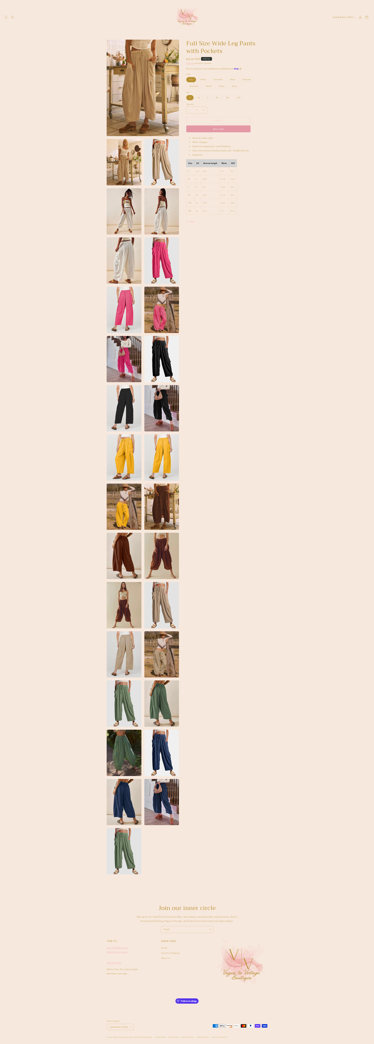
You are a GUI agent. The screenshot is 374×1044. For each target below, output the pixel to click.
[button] (6, 17)
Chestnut (195, 87)
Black (234, 80)
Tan (192, 80)
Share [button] (192, 221)
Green (223, 87)
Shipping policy (203, 1037)
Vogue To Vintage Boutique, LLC (125, 1037)
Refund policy (160, 1037)
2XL (229, 98)
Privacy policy (174, 1037)
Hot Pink (220, 80)
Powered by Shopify (144, 1037)
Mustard (248, 80)
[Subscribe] (210, 929)
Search (164, 947)
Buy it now (218, 128)
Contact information (219, 1037)
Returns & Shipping (170, 953)
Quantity (190, 104)
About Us (165, 958)
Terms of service (188, 1037)
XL (218, 98)
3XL (240, 98)
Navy (236, 87)
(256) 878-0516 (114, 962)
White (204, 80)
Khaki (210, 87)
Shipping (189, 63)
